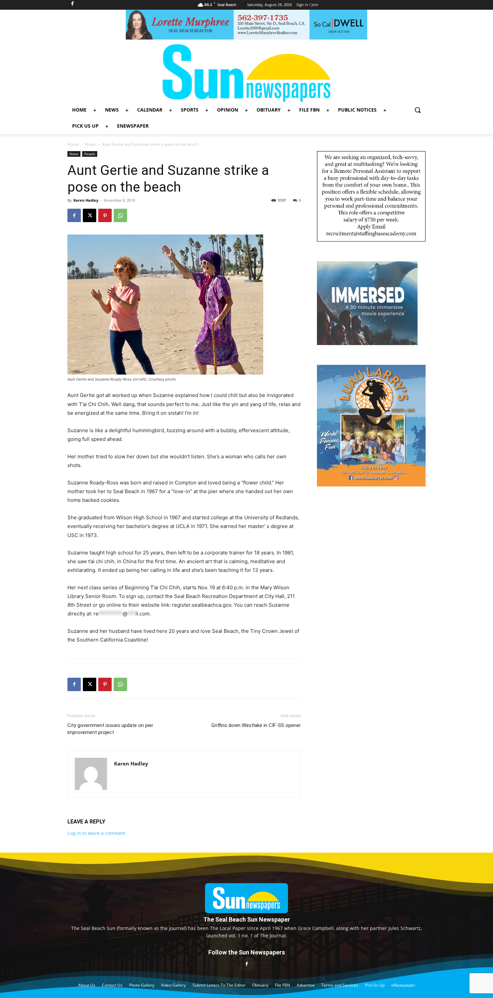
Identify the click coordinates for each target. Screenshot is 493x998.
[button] (417, 110)
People (89, 153)
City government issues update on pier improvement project (110, 728)
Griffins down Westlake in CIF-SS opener (256, 725)
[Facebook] (74, 215)
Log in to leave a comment (96, 833)
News (90, 144)
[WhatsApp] (120, 215)
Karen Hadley (85, 200)
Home (73, 144)
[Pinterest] (105, 215)
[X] (89, 215)
